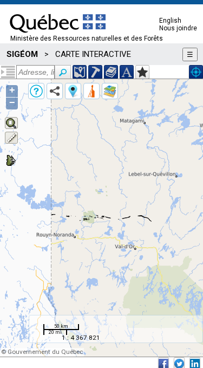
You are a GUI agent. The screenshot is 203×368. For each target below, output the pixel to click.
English (170, 20)
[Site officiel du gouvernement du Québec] (57, 36)
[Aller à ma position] (196, 72)
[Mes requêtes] (91, 91)
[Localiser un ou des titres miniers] (95, 72)
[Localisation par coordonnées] (80, 72)
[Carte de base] (110, 91)
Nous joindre (178, 28)
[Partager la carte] (55, 91)
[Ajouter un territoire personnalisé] (142, 72)
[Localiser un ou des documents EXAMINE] (111, 72)
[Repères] (73, 91)
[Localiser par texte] (127, 72)
